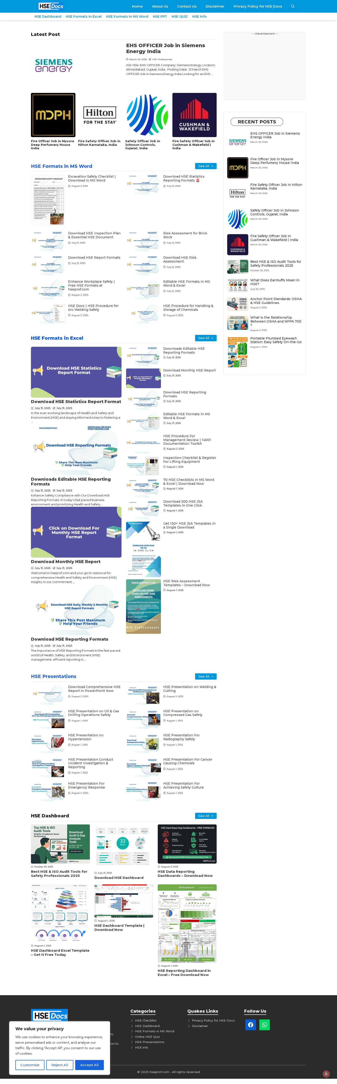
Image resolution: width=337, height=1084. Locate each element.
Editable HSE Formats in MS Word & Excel (186, 283)
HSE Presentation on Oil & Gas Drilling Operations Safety (93, 713)
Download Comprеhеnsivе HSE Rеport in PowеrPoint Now (94, 689)
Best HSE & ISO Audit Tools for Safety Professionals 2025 (59, 873)
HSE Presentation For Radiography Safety (181, 737)
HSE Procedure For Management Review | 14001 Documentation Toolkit (187, 440)
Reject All (59, 1065)
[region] (59, 1048)
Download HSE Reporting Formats (69, 639)
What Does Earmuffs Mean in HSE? (274, 282)
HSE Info (199, 16)
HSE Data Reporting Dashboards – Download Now (185, 873)
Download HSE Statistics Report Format (76, 401)
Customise (29, 1065)
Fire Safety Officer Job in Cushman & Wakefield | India (193, 144)
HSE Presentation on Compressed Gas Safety (182, 713)
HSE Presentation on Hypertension (85, 737)
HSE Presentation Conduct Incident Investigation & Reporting (90, 763)
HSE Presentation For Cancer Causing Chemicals (187, 761)
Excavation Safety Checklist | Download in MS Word (92, 178)
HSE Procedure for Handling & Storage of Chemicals (188, 308)
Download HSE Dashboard (119, 877)
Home (137, 6)
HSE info (141, 1047)
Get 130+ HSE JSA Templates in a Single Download (189, 525)
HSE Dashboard (48, 16)
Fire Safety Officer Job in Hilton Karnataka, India (99, 142)
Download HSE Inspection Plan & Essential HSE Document (94, 235)
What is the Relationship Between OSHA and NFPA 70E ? (275, 321)
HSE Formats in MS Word (127, 16)
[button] (293, 6)
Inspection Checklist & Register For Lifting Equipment (189, 460)
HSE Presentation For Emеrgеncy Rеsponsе (86, 785)
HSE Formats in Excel (84, 16)
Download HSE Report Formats (94, 257)
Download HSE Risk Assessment (179, 259)
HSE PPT (160, 16)
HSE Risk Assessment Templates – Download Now (186, 583)
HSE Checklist (146, 1020)
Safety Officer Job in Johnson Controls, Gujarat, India (142, 144)
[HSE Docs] (50, 6)
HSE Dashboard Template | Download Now (119, 927)
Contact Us (186, 6)
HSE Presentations (53, 676)
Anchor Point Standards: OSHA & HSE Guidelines (276, 301)
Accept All (89, 1065)
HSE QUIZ (180, 16)
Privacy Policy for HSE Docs (258, 6)
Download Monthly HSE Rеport (65, 561)
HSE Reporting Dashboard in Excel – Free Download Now (184, 972)
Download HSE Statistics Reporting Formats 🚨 (183, 178)
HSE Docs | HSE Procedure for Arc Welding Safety (93, 308)
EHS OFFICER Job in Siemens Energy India (165, 48)
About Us (160, 6)
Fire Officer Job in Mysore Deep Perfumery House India (52, 144)
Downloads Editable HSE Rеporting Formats (71, 482)
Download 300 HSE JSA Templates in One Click (183, 503)
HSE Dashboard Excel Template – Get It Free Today (60, 952)
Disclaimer (215, 6)
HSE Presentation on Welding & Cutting (189, 689)
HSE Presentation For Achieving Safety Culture (183, 785)
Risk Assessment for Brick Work (185, 235)
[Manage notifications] (326, 1074)
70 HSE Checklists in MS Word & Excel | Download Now (188, 482)
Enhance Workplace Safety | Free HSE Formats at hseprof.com (91, 285)
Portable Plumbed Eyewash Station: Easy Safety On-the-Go (276, 340)
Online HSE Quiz (147, 1036)
